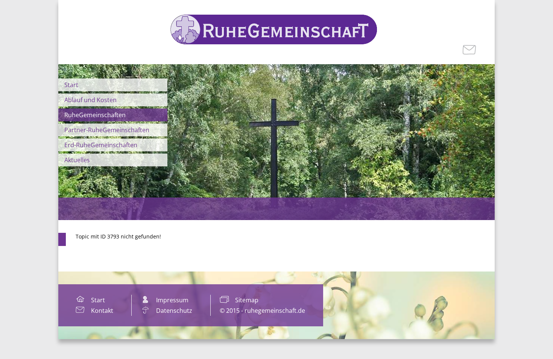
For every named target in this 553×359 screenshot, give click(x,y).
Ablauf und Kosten (90, 100)
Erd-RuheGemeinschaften (100, 145)
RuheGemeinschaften (95, 115)
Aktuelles (77, 160)
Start (71, 85)
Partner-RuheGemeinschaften (106, 130)
